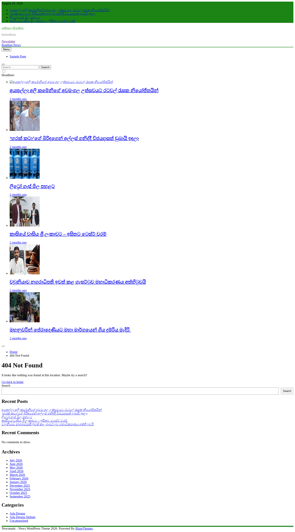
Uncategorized (19, 520)
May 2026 (16, 467)
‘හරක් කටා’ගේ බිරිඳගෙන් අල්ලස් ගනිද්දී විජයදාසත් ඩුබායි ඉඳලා (52, 13)
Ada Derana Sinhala (22, 517)
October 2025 (18, 493)
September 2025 (20, 496)
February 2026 (19, 478)
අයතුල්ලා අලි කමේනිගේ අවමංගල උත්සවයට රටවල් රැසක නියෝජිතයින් (60, 10)
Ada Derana (17, 513)
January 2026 (18, 482)
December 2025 (20, 485)
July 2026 (16, 460)
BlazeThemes (84, 528)
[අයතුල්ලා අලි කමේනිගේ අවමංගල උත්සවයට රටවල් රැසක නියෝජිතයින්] (61, 82)
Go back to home (12, 382)
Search (6, 385)
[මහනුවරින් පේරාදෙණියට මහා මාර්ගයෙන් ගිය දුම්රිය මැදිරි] (25, 321)
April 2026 (16, 471)
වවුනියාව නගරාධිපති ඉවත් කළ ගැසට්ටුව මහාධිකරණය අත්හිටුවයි (78, 281)
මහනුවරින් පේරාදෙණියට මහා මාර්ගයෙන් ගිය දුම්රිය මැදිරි (70, 329)
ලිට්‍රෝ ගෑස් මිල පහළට (25, 17)
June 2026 (16, 464)
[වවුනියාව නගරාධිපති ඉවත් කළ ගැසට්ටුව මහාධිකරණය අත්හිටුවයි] (25, 273)
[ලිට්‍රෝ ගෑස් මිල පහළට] (25, 177)
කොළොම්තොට (13, 27)
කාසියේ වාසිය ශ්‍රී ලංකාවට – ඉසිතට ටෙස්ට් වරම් (42, 21)
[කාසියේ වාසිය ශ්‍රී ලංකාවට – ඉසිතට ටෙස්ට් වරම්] (25, 225)
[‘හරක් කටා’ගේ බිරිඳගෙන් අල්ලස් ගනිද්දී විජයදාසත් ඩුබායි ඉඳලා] (25, 129)
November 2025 (20, 489)
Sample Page (18, 56)
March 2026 (17, 474)
